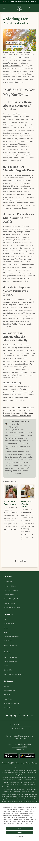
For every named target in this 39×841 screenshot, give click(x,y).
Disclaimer (15, 763)
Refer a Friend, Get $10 (12, 599)
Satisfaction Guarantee (11, 703)
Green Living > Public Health (22, 413)
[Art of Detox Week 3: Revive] (27, 491)
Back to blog (20, 561)
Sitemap (34, 763)
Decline (20, 832)
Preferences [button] (28, 823)
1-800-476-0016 (19, 739)
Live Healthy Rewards (11, 590)
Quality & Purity (9, 670)
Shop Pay (7, 632)
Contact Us (19, 750)
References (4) (12, 382)
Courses (6, 665)
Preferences (19, 836)
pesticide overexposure (12, 66)
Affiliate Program (9, 690)
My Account (8, 581)
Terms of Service (9, 603)
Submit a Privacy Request (12, 607)
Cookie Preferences (10, 645)
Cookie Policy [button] (16, 821)
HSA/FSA (7, 707)
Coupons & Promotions (11, 636)
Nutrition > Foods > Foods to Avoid (17, 416)
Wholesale (7, 695)
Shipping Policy (9, 623)
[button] (4, 8)
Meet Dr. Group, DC (10, 657)
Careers (6, 686)
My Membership (9, 594)
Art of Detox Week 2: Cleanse (9, 504)
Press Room (8, 699)
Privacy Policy (25, 763)
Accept (19, 828)
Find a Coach (8, 641)
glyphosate (26, 367)
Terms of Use (6, 763)
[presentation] (19, 552)
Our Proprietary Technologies (13, 674)
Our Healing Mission (10, 661)
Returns (6, 628)
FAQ (5, 619)
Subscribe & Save (10, 586)
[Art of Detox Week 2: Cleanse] (11, 491)
